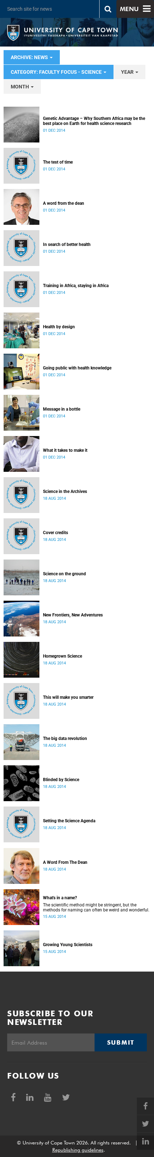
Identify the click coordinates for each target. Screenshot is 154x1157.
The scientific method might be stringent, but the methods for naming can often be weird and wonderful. (96, 907)
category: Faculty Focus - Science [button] (57, 72)
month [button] (20, 86)
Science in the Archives (65, 491)
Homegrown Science (62, 656)
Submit (120, 1042)
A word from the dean (63, 203)
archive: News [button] (30, 57)
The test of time (58, 162)
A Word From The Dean (65, 862)
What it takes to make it (65, 450)
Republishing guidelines (78, 1150)
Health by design (59, 326)
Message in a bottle (61, 409)
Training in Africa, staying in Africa (76, 285)
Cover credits (55, 532)
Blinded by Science (61, 779)
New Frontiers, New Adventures (73, 615)
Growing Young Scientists (67, 944)
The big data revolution (65, 738)
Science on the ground (64, 573)
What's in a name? (60, 897)
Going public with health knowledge (77, 368)
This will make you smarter (68, 697)
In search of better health (67, 244)
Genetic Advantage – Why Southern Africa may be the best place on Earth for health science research (94, 121)
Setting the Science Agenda (69, 820)
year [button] (128, 72)
